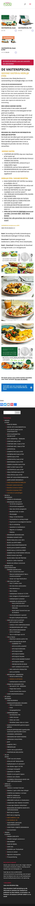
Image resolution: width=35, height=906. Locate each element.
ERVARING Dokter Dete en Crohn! (19, 722)
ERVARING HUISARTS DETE (14, 537)
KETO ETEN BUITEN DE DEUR (18, 641)
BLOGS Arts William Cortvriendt (16, 563)
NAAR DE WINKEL (12, 424)
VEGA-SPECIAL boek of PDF (14, 475)
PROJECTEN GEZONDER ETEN (15, 684)
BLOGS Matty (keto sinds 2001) (15, 540)
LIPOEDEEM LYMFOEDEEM (14, 734)
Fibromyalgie (13, 514)
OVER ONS (10, 846)
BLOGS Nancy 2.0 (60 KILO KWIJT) (16, 550)
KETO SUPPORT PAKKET (16, 622)
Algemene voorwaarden (14, 854)
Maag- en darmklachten (16, 517)
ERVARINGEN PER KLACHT (14, 502)
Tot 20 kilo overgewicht (16, 504)
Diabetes (12, 532)
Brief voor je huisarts (13, 812)
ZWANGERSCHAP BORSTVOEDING (16, 736)
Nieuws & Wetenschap (16, 676)
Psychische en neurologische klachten (20, 522)
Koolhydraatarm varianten (17, 599)
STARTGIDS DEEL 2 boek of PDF (16, 444)
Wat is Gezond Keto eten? (17, 571)
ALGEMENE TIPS (16, 643)
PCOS (11, 707)
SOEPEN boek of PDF (13, 456)
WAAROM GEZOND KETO (14, 569)
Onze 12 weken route (16, 583)
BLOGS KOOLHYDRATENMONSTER (17, 545)
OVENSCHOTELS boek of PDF (15, 459)
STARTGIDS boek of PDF (14, 441)
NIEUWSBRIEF (11, 841)
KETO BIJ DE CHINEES (18, 661)
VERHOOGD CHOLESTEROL (14, 739)
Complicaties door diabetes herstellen (18, 803)
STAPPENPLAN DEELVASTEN (15, 752)
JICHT (8, 742)
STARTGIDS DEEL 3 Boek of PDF (16, 446)
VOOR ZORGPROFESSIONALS (15, 694)
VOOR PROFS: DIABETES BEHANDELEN (18, 827)
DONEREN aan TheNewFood (15, 849)
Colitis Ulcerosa (14, 717)
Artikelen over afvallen (13, 777)
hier (17, 885)
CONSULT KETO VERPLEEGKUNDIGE (20, 625)
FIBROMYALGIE (11, 747)
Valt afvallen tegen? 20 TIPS (15, 766)
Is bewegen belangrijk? (13, 769)
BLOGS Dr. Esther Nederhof (15, 560)
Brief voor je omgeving (13, 815)
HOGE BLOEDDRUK (12, 700)
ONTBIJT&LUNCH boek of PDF (15, 454)
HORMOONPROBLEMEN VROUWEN (17, 703)
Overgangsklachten (15, 710)
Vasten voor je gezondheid (14, 749)
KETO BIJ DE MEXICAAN (18, 649)
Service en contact (12, 852)
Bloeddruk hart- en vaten (17, 511)
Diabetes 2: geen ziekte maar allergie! (18, 790)
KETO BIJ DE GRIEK (17, 651)
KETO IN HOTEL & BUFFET (19, 646)
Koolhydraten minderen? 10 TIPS (19, 593)
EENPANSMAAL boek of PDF (15, 462)
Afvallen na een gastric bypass (15, 774)
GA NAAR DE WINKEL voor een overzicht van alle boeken (16, 62)
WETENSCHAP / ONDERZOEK (15, 674)
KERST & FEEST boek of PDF (15, 467)
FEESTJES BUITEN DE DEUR (19, 664)
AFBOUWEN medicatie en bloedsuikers (18, 800)
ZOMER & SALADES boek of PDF (16, 464)
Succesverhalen (11, 830)
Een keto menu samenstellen (18, 586)
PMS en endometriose (16, 705)
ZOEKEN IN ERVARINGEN (14, 499)
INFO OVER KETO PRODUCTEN (18, 669)
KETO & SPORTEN (15, 672)
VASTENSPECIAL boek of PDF (15, 469)
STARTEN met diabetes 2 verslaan (16, 793)
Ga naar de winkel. (21, 379)
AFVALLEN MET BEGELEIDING (15, 761)
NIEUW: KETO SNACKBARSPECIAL (16, 427)
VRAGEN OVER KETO (13, 836)
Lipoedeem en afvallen (13, 771)
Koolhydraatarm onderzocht (18, 681)
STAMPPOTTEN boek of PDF (15, 451)
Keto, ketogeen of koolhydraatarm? (19, 596)
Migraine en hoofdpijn (16, 529)
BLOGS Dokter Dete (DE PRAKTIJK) (16, 558)
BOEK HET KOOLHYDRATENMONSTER (17, 477)
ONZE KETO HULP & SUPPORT (15, 620)
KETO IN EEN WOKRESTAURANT (21, 659)
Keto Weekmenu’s (15, 588)
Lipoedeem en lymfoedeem (17, 527)
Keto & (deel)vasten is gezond (18, 615)
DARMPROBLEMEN (12, 712)
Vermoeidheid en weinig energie (19, 519)
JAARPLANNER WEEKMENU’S (15, 480)
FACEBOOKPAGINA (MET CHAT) (18, 627)
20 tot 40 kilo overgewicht (17, 506)
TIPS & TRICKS (11, 637)
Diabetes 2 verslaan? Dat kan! (15, 788)
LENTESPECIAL (11, 449)
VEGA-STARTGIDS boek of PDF (15, 472)
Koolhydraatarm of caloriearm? (16, 764)
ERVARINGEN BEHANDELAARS (15, 535)
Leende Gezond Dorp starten (18, 691)
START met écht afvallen (14, 758)
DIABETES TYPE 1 (12, 744)
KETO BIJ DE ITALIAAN (18, 656)
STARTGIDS (22, 211)
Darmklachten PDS (15, 715)
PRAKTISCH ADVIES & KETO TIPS (19, 639)
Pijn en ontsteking (15, 524)
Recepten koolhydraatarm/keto (18, 617)
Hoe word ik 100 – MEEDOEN (18, 686)
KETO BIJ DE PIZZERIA (18, 654)
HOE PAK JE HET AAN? (13, 581)
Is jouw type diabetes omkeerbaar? (17, 805)
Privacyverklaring (12, 857)
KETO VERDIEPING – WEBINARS (16, 439)
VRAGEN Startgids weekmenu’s (16, 839)
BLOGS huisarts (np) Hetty (14, 555)
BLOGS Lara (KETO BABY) (14, 542)
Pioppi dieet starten (15, 689)
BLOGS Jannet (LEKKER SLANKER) (16, 547)
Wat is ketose (13, 591)
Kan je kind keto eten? (18, 603)
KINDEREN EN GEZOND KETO (18, 601)
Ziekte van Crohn (14, 720)
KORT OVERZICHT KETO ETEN (20, 667)
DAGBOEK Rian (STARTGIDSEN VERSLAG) (18, 553)
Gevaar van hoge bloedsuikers (18, 579)
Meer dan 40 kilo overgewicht (18, 509)
